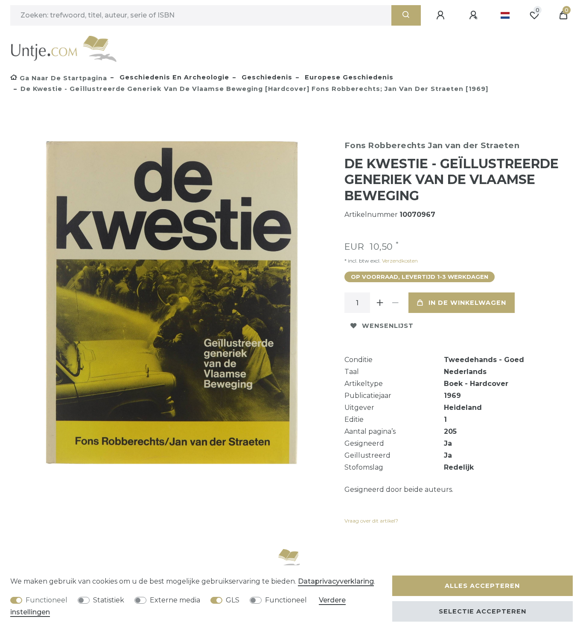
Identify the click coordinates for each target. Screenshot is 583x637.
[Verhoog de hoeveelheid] (380, 302)
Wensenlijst (388, 326)
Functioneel (46, 600)
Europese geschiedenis (348, 77)
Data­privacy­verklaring (336, 581)
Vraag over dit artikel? (371, 520)
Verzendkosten (399, 260)
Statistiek (108, 600)
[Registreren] (474, 15)
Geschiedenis (265, 77)
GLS (232, 600)
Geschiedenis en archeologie (173, 77)
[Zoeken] (406, 15)
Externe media (175, 600)
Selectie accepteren (482, 611)
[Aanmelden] (442, 15)
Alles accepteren (482, 586)
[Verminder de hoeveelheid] (395, 302)
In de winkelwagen (467, 303)
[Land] (505, 15)
